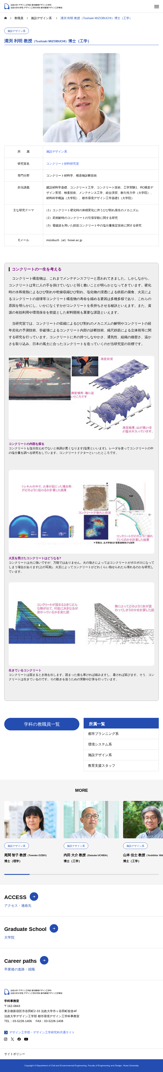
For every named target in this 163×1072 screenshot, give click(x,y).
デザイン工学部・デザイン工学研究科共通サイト (42, 1032)
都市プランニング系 (103, 733)
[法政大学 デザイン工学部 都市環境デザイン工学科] (33, 6)
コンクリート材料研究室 (62, 163)
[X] (12, 1039)
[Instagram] (5, 1039)
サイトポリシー (14, 1054)
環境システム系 (100, 744)
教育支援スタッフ (101, 765)
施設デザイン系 (16, 31)
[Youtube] (26, 1039)
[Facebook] (19, 1039)
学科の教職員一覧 (42, 724)
